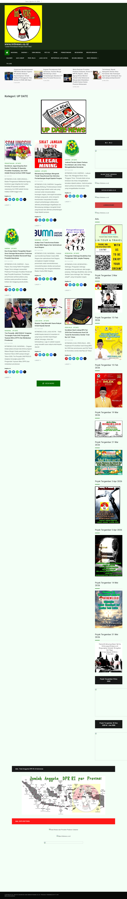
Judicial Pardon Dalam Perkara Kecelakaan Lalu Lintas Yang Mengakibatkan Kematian (76, 164)
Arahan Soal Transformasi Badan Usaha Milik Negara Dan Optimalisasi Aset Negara (48, 245)
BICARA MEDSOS (77, 58)
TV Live (9, 63)
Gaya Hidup (20, 58)
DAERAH (24, 52)
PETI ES (47, 52)
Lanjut (7, 205)
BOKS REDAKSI (92, 58)
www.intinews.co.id (16, 44)
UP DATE (18, 163)
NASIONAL (14, 52)
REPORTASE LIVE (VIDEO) (59, 58)
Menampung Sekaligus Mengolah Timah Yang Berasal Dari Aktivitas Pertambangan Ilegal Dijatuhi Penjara (48, 176)
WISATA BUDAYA (91, 52)
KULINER (9, 58)
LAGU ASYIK (43, 58)
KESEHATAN (79, 52)
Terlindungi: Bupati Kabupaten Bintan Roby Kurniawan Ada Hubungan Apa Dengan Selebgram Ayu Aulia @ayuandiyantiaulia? (82, 74)
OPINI (55, 52)
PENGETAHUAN (66, 52)
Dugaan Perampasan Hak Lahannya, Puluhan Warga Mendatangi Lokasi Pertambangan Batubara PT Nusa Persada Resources (23, 74)
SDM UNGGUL (36, 52)
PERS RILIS (32, 58)
